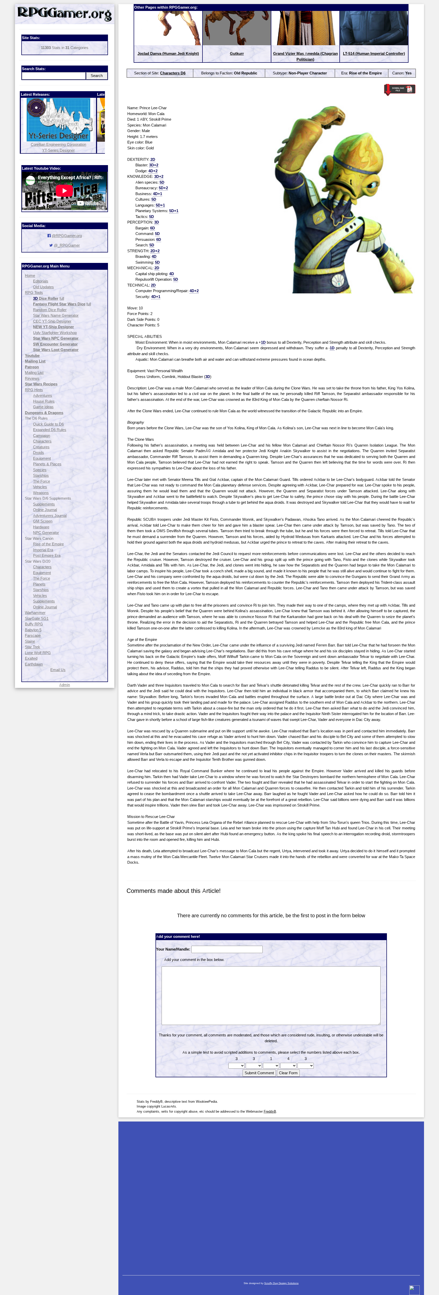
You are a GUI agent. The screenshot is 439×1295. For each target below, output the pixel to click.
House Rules (44, 401)
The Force (41, 481)
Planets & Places (47, 464)
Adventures (42, 395)
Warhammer (35, 612)
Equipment (42, 458)
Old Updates (43, 287)
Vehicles (40, 486)
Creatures (41, 447)
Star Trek (32, 646)
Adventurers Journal (50, 515)
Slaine (30, 641)
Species (39, 469)
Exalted (31, 658)
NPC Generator (46, 532)
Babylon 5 (33, 629)
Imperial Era (43, 549)
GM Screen (42, 521)
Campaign (41, 435)
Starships (41, 475)
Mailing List (34, 372)
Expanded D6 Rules (49, 429)
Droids (38, 452)
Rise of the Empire (48, 544)
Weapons (41, 492)
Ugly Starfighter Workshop (55, 332)
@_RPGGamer (67, 245)
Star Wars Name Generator (56, 315)
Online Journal (45, 509)
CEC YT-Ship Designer (52, 321)
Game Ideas (43, 406)
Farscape (33, 635)
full (61, 298)
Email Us (58, 669)
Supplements (44, 504)
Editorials (40, 281)
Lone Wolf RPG (38, 652)
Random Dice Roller (50, 309)
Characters (42, 441)
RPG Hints (34, 389)
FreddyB (270, 1111)
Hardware (41, 527)
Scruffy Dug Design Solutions (281, 1283)
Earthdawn (34, 664)
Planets (39, 584)
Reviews (32, 378)
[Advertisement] (271, 1196)
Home (30, 275)
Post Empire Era (46, 555)
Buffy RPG (34, 624)
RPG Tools (34, 292)
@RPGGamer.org (67, 235)
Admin (64, 684)
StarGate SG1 (37, 618)
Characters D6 (172, 73)
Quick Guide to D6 (48, 424)
